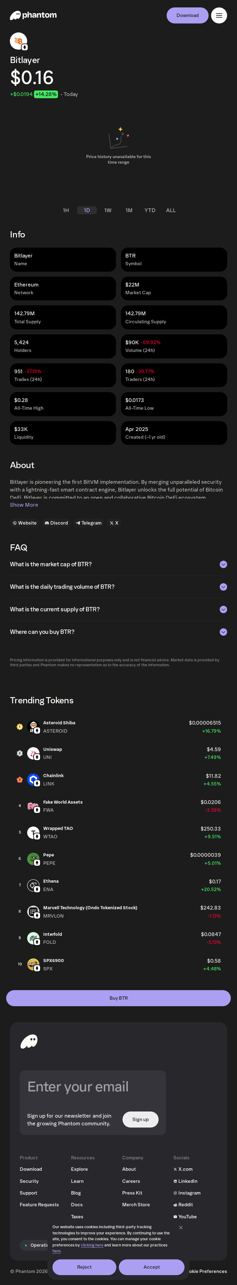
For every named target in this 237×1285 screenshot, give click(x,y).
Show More (24, 505)
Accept (151, 1267)
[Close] (181, 1227)
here (56, 1251)
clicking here (92, 1245)
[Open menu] (219, 15)
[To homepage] (29, 1041)
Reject (84, 1267)
